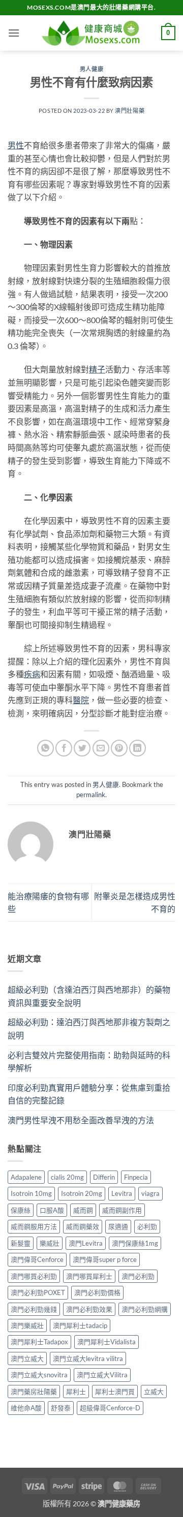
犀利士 (76, 1391)
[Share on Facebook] (63, 748)
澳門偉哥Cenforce (37, 1259)
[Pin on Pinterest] (119, 748)
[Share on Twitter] (82, 748)
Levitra (121, 1193)
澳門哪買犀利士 (89, 1276)
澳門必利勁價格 (97, 1292)
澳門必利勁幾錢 (34, 1309)
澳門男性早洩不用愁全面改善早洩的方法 (81, 1120)
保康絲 (20, 1210)
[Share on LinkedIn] (137, 748)
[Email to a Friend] (101, 748)
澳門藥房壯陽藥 (34, 1391)
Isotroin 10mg (31, 1193)
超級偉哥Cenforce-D (110, 1408)
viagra (150, 1193)
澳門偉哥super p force (105, 1259)
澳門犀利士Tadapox (39, 1342)
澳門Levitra (86, 1243)
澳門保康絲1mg (135, 1243)
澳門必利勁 (138, 1276)
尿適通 (118, 1226)
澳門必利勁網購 (144, 1309)
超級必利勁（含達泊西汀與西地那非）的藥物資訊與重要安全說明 (89, 996)
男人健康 (91, 69)
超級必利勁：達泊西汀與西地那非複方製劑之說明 (89, 1028)
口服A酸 (52, 1210)
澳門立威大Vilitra (102, 1375)
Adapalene (26, 1177)
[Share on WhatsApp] (45, 748)
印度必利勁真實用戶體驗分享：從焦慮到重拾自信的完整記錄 (89, 1094)
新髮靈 (20, 1243)
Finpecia (136, 1177)
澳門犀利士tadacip (80, 1325)
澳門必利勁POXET (38, 1292)
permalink (90, 795)
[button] (14, 32)
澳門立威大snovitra (39, 1375)
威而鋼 (83, 1210)
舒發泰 (61, 1408)
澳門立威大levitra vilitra (88, 1358)
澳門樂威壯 (27, 1325)
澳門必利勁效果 (89, 1309)
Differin (104, 1177)
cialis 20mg (67, 1177)
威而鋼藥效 (82, 1226)
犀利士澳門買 (115, 1391)
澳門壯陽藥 (129, 110)
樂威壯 (49, 1243)
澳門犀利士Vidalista (106, 1342)
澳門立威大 (27, 1358)
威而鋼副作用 (122, 1210)
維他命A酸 (26, 1408)
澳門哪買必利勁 (34, 1276)
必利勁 (147, 1226)
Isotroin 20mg (81, 1193)
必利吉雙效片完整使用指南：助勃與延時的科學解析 (89, 1061)
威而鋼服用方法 (34, 1226)
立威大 (154, 1391)
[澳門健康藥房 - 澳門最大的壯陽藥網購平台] (91, 33)
